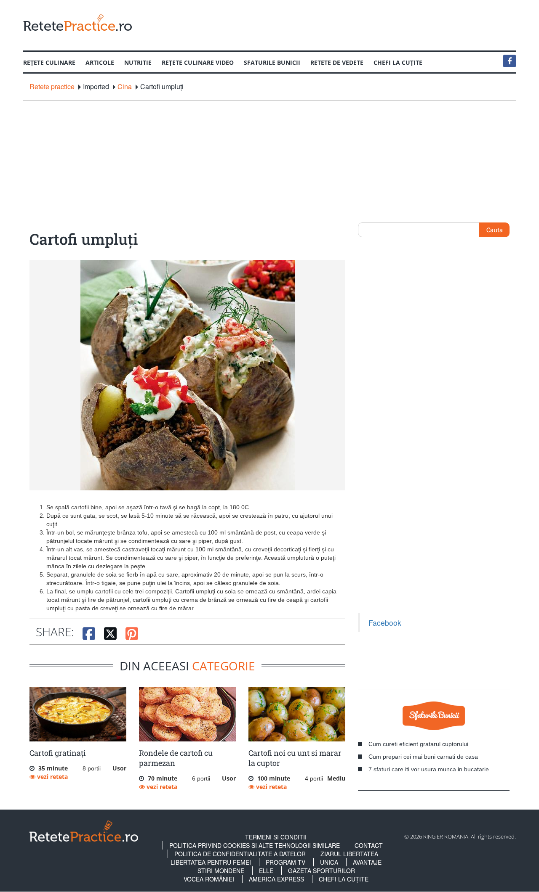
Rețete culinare (49, 62)
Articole (99, 62)
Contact (369, 845)
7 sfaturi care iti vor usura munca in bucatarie (428, 769)
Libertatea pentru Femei (211, 862)
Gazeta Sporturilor (321, 870)
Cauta (494, 229)
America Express (276, 879)
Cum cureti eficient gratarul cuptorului (418, 744)
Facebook (384, 622)
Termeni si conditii (276, 837)
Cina (124, 86)
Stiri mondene (220, 870)
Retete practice (52, 86)
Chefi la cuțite (398, 62)
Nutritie (138, 62)
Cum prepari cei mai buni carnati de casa (423, 756)
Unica (329, 862)
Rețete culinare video (198, 62)
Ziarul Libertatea (349, 854)
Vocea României (209, 879)
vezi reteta (51, 777)
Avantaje (367, 862)
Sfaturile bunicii (272, 62)
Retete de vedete (336, 62)
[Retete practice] (77, 22)
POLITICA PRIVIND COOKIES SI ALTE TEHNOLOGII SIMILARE (254, 845)
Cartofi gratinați (57, 753)
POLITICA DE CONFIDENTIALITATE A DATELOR (240, 854)
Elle (266, 870)
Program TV (285, 862)
